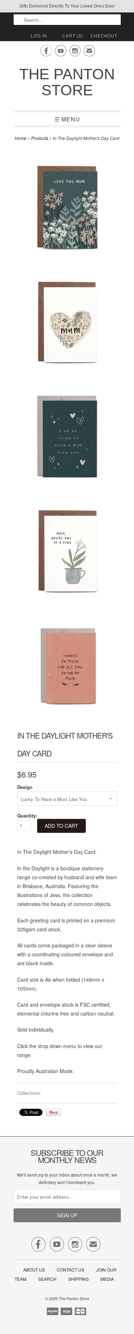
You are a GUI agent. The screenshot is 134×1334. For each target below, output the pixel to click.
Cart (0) (72, 35)
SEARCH (47, 1279)
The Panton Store (67, 82)
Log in (39, 35)
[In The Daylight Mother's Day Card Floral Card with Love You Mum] (67, 204)
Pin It (53, 1112)
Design (25, 787)
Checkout (103, 35)
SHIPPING (78, 1279)
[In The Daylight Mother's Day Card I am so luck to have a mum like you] (67, 433)
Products (39, 138)
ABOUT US (34, 1270)
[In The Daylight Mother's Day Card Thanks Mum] (67, 663)
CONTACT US (70, 1270)
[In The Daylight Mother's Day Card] (67, 319)
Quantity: (27, 815)
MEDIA (107, 1279)
